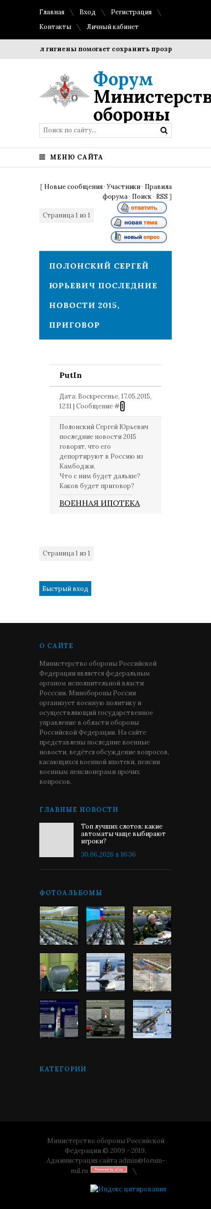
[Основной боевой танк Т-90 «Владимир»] (105, 1019)
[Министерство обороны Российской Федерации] (59, 925)
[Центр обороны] (105, 925)
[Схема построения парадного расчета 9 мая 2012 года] (152, 972)
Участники (123, 187)
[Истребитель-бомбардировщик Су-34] (152, 1019)
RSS (162, 196)
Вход (87, 12)
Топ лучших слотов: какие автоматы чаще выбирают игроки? (123, 834)
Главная (51, 12)
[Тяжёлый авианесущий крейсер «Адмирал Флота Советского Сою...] (105, 972)
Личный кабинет (112, 27)
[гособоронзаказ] (152, 925)
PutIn (70, 375)
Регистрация (131, 12)
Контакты (55, 27)
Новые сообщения (73, 187)
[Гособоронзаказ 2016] (59, 972)
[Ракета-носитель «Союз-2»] (59, 1019)
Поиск (142, 196)
